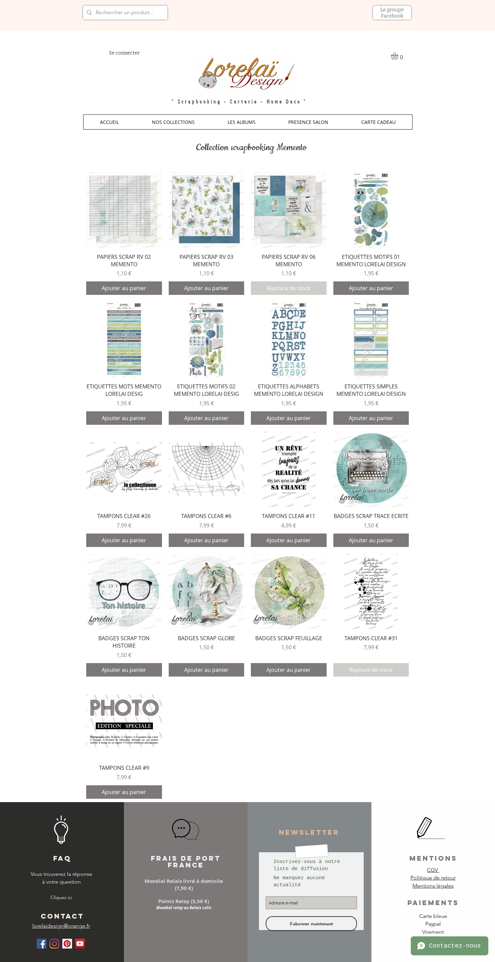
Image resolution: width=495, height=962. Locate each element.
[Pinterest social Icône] (67, 944)
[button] (173, 122)
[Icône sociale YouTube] (80, 944)
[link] (399, 56)
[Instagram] (54, 944)
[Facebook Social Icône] (41, 944)
